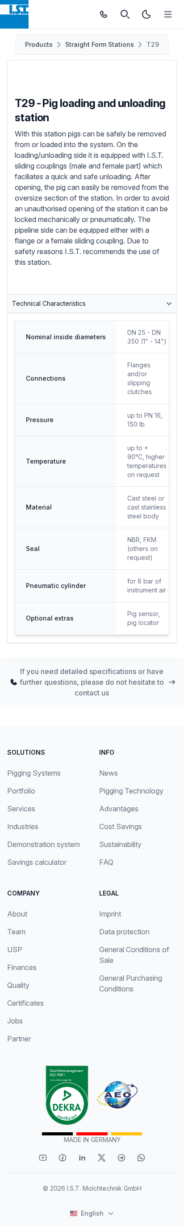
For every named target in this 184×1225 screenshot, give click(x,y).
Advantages (118, 808)
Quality (18, 985)
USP (14, 949)
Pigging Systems (34, 773)
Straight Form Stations (99, 44)
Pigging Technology (131, 790)
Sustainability (120, 844)
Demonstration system (43, 844)
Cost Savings (120, 826)
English (92, 1213)
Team (16, 931)
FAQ (106, 862)
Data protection (124, 931)
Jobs (15, 1020)
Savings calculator (37, 862)
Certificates (25, 1003)
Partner (19, 1038)
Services (21, 808)
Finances (22, 967)
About (17, 913)
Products (39, 44)
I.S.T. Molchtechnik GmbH (104, 1188)
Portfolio (21, 790)
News (108, 773)
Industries (22, 826)
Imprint (110, 913)
